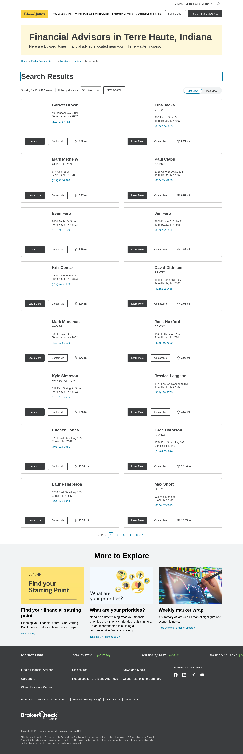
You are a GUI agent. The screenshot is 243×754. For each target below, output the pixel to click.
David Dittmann (169, 267)
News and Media (134, 670)
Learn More (35, 141)
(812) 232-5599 (164, 230)
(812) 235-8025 (164, 126)
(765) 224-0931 (61, 446)
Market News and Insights (148, 13)
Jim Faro (163, 213)
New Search (114, 90)
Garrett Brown (65, 105)
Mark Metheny (65, 159)
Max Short (164, 484)
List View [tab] (193, 90)
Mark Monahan (66, 321)
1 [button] (111, 535)
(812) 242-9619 (61, 284)
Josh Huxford (167, 321)
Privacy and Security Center (52, 699)
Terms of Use (132, 699)
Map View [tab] (211, 90)
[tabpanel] (121, 318)
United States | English (197, 3)
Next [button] (139, 535)
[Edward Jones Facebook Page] (176, 675)
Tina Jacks (165, 105)
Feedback (26, 699)
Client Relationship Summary (142, 678)
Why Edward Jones (62, 13)
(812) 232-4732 (61, 121)
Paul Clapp (165, 159)
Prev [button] (102, 535)
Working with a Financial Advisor (92, 13)
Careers (28, 678)
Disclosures (79, 670)
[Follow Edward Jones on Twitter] (193, 675)
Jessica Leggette (170, 376)
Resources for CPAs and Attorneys (95, 678)
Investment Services (122, 13)
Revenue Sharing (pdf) (87, 699)
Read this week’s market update (176, 627)
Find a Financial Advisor (205, 13)
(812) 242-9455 (164, 288)
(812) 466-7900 (164, 342)
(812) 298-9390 (61, 180)
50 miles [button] (87, 90)
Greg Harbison (168, 430)
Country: (179, 3)
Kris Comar (62, 267)
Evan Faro (61, 213)
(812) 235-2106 (61, 342)
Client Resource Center (36, 687)
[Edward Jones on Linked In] (184, 675)
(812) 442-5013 (164, 505)
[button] (117, 535)
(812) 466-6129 (61, 230)
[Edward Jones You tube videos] (202, 675)
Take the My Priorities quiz (105, 636)
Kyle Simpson (65, 376)
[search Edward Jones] (218, 4)
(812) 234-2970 (164, 180)
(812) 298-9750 (164, 392)
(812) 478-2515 (61, 397)
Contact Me (58, 141)
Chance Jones (65, 430)
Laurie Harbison (67, 484)
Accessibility (113, 699)
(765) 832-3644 (164, 451)
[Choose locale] (212, 4)
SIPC (78, 731)
